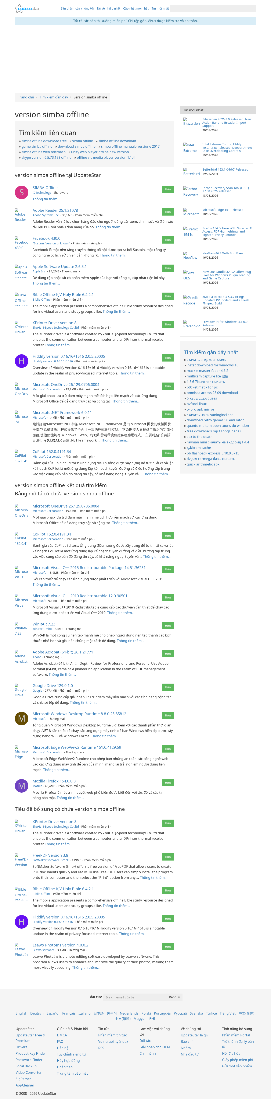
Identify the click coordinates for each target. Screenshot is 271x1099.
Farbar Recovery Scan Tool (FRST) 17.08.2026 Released (225, 189)
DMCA (62, 1035)
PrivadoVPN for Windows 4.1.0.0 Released (224, 323)
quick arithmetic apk (203, 464)
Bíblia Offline (42, 299)
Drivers (21, 1047)
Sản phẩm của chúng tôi (77, 8)
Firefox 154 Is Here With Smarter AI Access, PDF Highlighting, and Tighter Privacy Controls (227, 231)
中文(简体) (246, 1013)
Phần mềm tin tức (112, 1035)
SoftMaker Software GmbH (51, 860)
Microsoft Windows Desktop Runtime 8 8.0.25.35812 (79, 713)
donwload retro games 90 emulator (215, 420)
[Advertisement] (135, 59)
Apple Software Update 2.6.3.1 (60, 266)
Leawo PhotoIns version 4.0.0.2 (60, 945)
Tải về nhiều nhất (108, 8)
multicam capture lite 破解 (207, 376)
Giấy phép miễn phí (237, 1059)
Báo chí (186, 1041)
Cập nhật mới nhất (136, 8)
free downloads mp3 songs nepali (214, 431)
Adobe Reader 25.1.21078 (55, 210)
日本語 (99, 1013)
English (21, 1013)
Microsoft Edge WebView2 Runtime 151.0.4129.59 (77, 747)
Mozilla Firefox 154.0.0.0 (54, 781)
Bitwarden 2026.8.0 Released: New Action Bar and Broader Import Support (227, 122)
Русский (180, 1013)
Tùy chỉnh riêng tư (71, 1054)
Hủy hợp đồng (68, 1060)
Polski (146, 1013)
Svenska (196, 1013)
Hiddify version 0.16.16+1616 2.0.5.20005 (69, 356)
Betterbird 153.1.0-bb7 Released (225, 169)
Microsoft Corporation (48, 389)
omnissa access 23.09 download (212, 392)
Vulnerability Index (113, 1041)
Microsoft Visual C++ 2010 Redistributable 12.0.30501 (80, 595)
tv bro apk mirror (200, 409)
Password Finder (29, 1059)
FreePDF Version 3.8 (50, 855)
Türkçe (211, 1013)
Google (37, 690)
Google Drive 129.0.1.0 (53, 685)
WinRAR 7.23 (44, 624)
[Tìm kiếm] (252, 8)
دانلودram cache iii (200, 447)
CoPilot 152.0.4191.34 (52, 451)
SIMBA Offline (45, 187)
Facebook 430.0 (46, 238)
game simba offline (37, 146)
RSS (101, 1048)
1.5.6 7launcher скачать (206, 381)
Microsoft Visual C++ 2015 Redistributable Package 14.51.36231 (89, 567)
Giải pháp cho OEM (155, 1047)
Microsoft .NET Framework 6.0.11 (62, 412)
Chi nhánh (148, 1053)
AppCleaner (25, 1085)
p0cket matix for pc (202, 387)
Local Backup (26, 1066)
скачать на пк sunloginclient (210, 414)
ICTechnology (42, 193)
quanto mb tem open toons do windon (218, 425)
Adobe (37, 657)
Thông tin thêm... (46, 199)
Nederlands (129, 1013)
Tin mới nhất (160, 8)
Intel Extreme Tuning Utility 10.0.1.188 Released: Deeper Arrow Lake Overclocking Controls (227, 147)
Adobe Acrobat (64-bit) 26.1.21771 (63, 652)
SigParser (23, 1079)
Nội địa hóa (231, 1053)
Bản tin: (95, 997)
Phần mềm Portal (236, 1035)
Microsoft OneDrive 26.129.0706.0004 (66, 384)
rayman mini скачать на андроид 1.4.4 (218, 442)
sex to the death (200, 436)
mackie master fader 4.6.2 (207, 370)
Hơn (168, 189)
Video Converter (29, 1072)
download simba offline (76, 146)
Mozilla (37, 786)
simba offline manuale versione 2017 (130, 146)
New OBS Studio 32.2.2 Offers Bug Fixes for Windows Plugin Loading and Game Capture (226, 275)
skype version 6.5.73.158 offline (46, 157)
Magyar (140, 1018)
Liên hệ (62, 1048)
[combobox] (209, 8)
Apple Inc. (39, 271)
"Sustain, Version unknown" (51, 243)
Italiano (85, 1013)
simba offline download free (44, 141)
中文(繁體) (123, 1018)
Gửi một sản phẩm (237, 1066)
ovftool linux (197, 403)
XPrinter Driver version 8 (54, 322)
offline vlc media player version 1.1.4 (106, 157)
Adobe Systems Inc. (46, 215)
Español (53, 1013)
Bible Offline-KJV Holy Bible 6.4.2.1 (63, 294)
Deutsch (37, 1013)
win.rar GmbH (42, 629)
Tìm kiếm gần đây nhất (211, 352)
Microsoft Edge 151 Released (222, 210)
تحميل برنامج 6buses (202, 398)
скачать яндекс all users (206, 359)
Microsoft (39, 417)
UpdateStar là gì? (194, 1035)
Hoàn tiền (65, 1067)
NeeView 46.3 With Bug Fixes (222, 253)
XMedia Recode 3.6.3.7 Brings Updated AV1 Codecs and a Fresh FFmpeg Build (225, 300)
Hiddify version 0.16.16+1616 (53, 361)
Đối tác (145, 1040)
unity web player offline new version (100, 152)
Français (69, 1013)
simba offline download (117, 141)
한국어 (112, 1013)
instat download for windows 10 (212, 365)
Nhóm (186, 1048)
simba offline (82, 141)
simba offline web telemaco (44, 152)
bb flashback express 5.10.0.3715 (213, 453)
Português (162, 1013)
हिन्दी (152, 1018)
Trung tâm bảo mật (72, 1073)
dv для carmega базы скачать (211, 458)
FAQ (60, 1041)
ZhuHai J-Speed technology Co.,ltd (56, 327)
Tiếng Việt (228, 1013)
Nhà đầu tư (190, 1054)
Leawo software (44, 950)
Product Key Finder (31, 1053)
